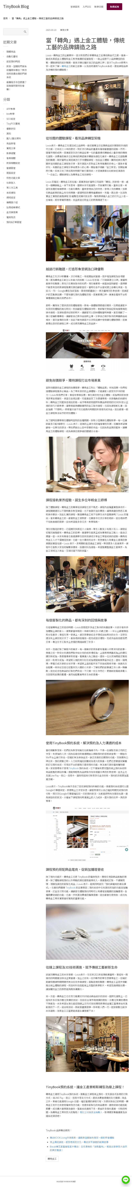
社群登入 (10, 182)
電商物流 (10, 217)
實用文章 (64, 29)
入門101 (87, 6)
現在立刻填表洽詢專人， (92, 1112)
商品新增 (10, 143)
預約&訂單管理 (13, 222)
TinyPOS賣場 (13, 123)
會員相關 (10, 158)
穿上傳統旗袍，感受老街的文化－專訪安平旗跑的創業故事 (79, 1142)
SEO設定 (10, 118)
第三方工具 (12, 187)
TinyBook (74, 768)
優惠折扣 (10, 128)
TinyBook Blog (16, 6)
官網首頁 (75, 6)
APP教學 (10, 108)
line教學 (10, 113)
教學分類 (98, 6)
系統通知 (10, 192)
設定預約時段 (13, 61)
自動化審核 (12, 56)
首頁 (5, 18)
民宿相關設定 (13, 163)
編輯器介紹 (12, 202)
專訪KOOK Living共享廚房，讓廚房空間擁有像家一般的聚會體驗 (82, 1137)
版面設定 (10, 172)
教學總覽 (10, 153)
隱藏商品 (10, 51)
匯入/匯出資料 (13, 138)
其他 (8, 133)
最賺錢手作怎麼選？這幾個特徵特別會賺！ (16, 85)
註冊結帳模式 (13, 207)
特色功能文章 (13, 177)
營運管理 (10, 168)
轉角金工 (66, 66)
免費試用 (114, 6)
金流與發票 (12, 212)
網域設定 (10, 197)
